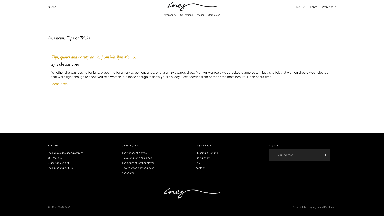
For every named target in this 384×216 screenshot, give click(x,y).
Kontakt (200, 167)
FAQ (198, 162)
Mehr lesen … (61, 84)
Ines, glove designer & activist (65, 152)
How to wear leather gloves (138, 167)
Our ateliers (55, 157)
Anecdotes (128, 172)
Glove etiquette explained (137, 157)
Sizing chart (203, 157)
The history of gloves (134, 152)
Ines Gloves (63, 206)
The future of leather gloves (138, 162)
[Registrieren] (324, 155)
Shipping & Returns (207, 152)
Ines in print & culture (60, 167)
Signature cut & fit (58, 162)
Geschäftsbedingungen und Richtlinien (314, 207)
